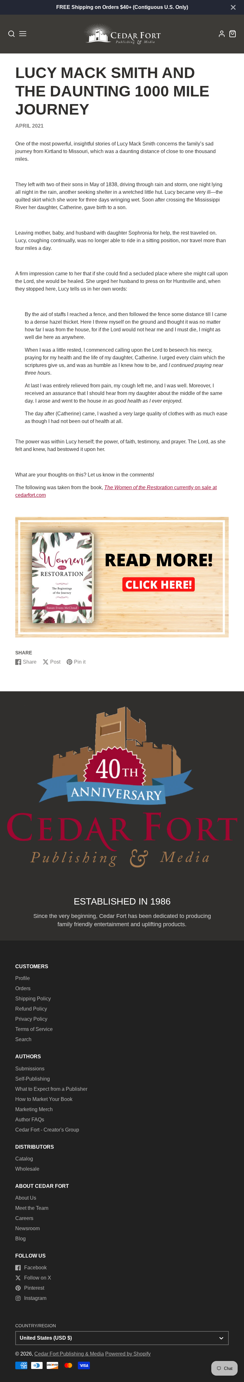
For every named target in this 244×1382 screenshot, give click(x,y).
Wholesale (27, 1169)
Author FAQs (29, 1119)
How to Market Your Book (43, 1099)
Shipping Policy (33, 998)
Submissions (29, 1068)
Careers (24, 1218)
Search (23, 1039)
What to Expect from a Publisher (51, 1089)
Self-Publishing (32, 1079)
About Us (25, 1198)
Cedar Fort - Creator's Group (47, 1129)
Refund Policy (31, 1009)
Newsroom (27, 1228)
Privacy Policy (31, 1019)
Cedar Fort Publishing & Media (69, 1354)
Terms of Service (34, 1029)
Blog (20, 1238)
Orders (22, 988)
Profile (22, 978)
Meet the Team (31, 1208)
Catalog (24, 1158)
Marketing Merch (34, 1109)
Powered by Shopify (128, 1354)
